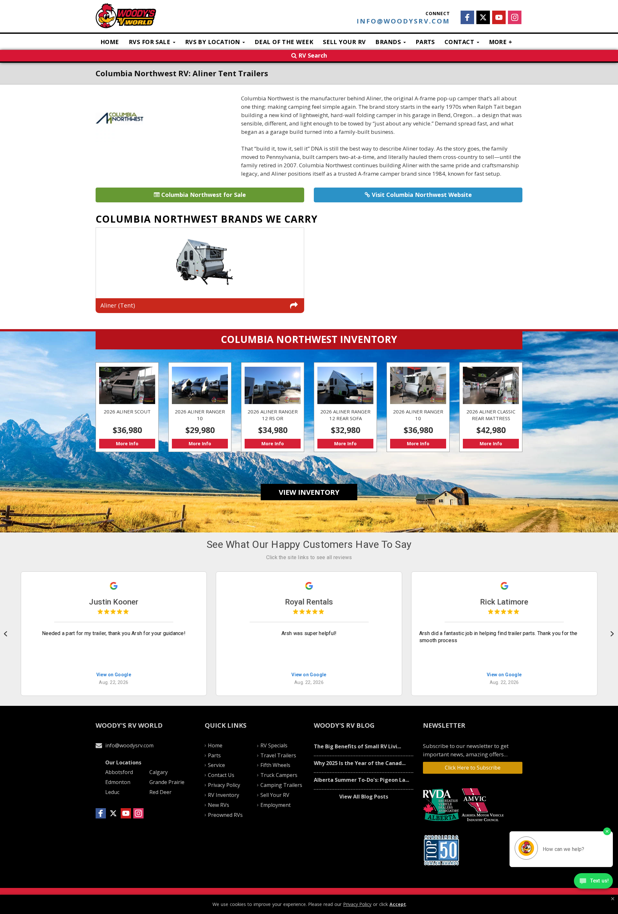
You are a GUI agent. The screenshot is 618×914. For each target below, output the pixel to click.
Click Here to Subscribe (473, 767)
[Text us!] (593, 882)
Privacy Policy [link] (357, 904)
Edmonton (117, 782)
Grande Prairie (166, 782)
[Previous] (6, 634)
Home (109, 42)
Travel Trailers (278, 755)
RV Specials (273, 745)
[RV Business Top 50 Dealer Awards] (442, 850)
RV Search (312, 55)
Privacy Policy (224, 785)
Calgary (158, 772)
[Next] (612, 634)
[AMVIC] (484, 805)
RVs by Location (213, 42)
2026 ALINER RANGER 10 (200, 407)
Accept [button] (397, 904)
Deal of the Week (284, 42)
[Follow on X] (483, 17)
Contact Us (221, 775)
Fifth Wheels (275, 765)
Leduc (112, 792)
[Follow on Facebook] (467, 17)
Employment (275, 804)
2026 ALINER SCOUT (127, 407)
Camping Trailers (281, 785)
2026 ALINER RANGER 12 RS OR (272, 407)
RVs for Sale (150, 42)
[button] (613, 899)
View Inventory (309, 492)
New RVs (218, 804)
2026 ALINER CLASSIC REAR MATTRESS (491, 407)
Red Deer (160, 792)
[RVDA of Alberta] (442, 805)
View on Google (113, 675)
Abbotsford (119, 772)
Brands (388, 42)
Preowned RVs (225, 814)
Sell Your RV (344, 42)
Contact (460, 42)
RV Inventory (223, 795)
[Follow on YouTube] (499, 17)
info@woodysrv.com (403, 21)
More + (500, 42)
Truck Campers (278, 775)
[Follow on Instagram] (514, 17)
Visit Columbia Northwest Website (421, 194)
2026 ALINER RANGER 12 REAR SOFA (345, 407)
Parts (425, 42)
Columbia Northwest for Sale (203, 194)
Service (216, 765)
